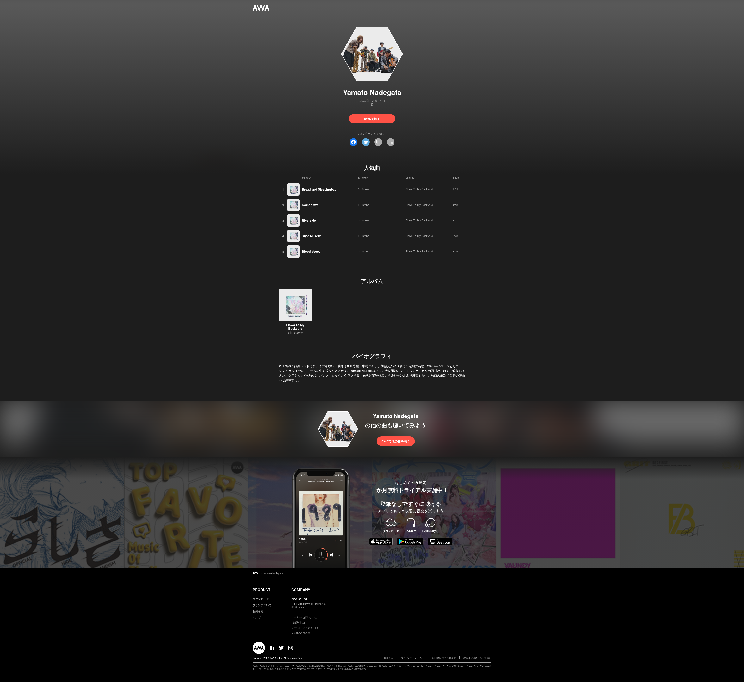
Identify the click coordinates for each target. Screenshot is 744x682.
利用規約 (388, 657)
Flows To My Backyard (419, 189)
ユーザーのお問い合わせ (304, 617)
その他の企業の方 (300, 632)
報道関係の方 (298, 622)
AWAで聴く (372, 118)
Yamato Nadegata (273, 573)
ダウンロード (261, 599)
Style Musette (312, 236)
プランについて (262, 605)
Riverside (309, 220)
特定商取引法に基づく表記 (477, 657)
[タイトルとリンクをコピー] (378, 142)
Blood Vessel (311, 251)
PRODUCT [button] (261, 589)
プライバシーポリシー (412, 657)
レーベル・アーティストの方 (306, 627)
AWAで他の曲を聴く (395, 441)
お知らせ (258, 611)
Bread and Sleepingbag (319, 189)
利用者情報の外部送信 (444, 657)
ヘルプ (257, 617)
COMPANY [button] (300, 589)
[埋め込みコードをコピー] (390, 142)
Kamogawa (310, 205)
